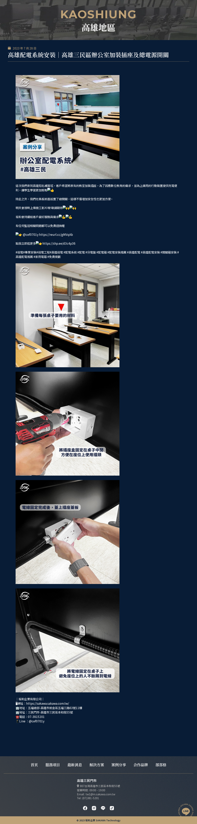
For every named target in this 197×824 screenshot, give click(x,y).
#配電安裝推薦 (116, 252)
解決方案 (96, 764)
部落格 (160, 764)
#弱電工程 (43, 252)
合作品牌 (140, 764)
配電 (137, 252)
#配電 (81, 252)
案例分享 (118, 764)
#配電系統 (70, 252)
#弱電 (19, 252)
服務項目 (52, 764)
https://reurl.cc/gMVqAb (56, 234)
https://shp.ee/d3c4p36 (59, 243)
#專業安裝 (29, 252)
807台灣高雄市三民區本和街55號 (100, 786)
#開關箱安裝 (168, 252)
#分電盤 (90, 252)
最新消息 (74, 764)
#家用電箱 (40, 256)
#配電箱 (101, 252)
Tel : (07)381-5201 (88, 798)
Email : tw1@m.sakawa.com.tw (96, 794)
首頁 (34, 764)
